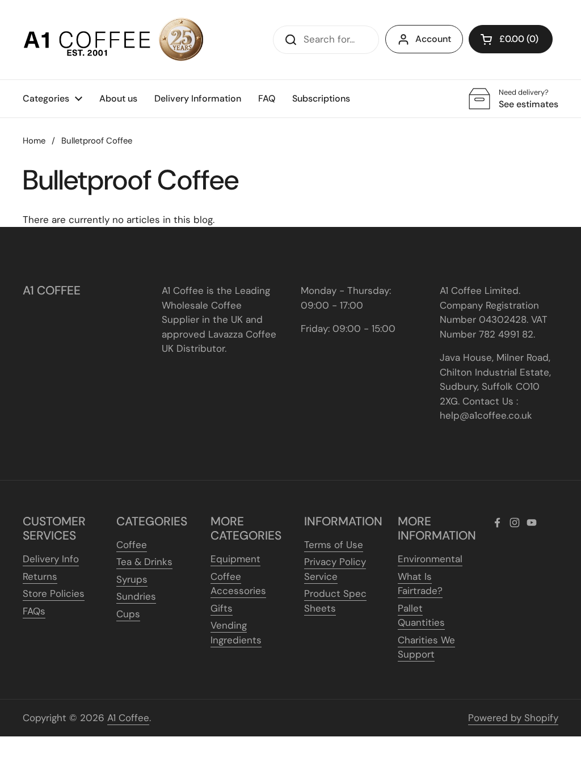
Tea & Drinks (144, 561)
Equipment (235, 559)
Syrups (132, 579)
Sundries (136, 596)
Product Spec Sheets (335, 600)
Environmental (430, 559)
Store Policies (54, 593)
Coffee (131, 544)
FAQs (34, 611)
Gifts (221, 608)
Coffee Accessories (238, 583)
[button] (511, 39)
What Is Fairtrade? (420, 583)
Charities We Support (426, 647)
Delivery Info (51, 559)
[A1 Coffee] (113, 39)
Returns (40, 576)
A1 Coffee (128, 717)
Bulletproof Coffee (96, 140)
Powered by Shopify (513, 717)
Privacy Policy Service (335, 569)
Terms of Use (333, 544)
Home (34, 140)
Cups (128, 614)
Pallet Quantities (421, 615)
